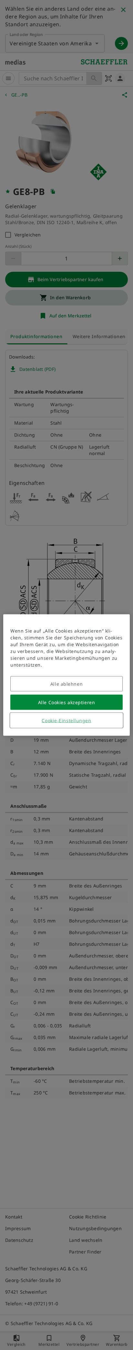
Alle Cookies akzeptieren (66, 702)
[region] (66, 675)
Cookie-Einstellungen (66, 720)
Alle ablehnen (66, 684)
